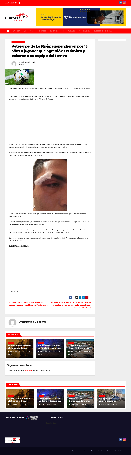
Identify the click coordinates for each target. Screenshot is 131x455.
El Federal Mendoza (103, 31)
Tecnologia (84, 31)
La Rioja (16, 31)
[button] (125, 31)
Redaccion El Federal (28, 62)
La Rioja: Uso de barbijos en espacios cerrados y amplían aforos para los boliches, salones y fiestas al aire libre (71, 305)
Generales (15, 42)
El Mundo (54, 31)
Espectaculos (69, 31)
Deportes (41, 31)
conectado (28, 370)
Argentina (28, 31)
